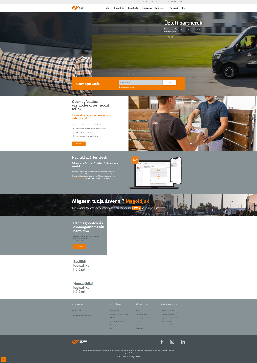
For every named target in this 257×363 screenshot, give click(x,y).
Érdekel (78, 143)
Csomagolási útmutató (117, 321)
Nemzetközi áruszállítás (169, 314)
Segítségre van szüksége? (128, 87)
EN (181, 2)
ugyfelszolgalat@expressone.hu (82, 315)
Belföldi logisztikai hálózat (81, 265)
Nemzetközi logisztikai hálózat (83, 287)
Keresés (169, 82)
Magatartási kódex (142, 314)
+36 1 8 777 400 (171, 2)
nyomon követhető (78, 178)
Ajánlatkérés (174, 8)
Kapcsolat (159, 2)
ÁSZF (119, 357)
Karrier (138, 321)
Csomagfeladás (133, 8)
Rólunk (108, 8)
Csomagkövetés (119, 8)
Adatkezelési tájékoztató (131, 357)
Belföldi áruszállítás (167, 311)
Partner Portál (142, 2)
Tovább (78, 37)
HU (184, 2)
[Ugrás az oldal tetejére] (3, 359)
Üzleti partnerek (160, 8)
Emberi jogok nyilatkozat (144, 318)
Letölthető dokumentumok (119, 314)
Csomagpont (114, 311)
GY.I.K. (112, 318)
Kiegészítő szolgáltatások (169, 318)
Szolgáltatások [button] (147, 8)
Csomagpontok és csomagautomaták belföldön (88, 227)
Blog (183, 8)
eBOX (151, 2)
